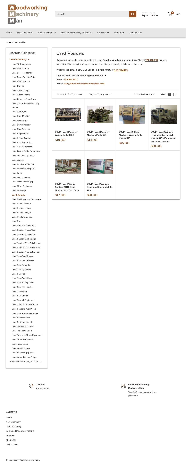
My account (149, 15)
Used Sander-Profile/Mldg (23, 230)
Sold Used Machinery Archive (75, 32)
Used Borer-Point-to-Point (23, 77)
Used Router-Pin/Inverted (23, 225)
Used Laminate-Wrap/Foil (23, 168)
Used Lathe (17, 173)
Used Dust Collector (21, 129)
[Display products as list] (174, 94)
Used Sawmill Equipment (23, 300)
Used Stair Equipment (22, 322)
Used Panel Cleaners (21, 203)
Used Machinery (44, 32)
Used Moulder (19, 195)
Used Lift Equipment (21, 177)
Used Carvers (18, 86)
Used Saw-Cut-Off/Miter (23, 261)
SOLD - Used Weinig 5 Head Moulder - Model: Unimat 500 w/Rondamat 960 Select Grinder (163, 136)
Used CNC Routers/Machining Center (25, 105)
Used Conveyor (19, 112)
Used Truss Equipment (22, 339)
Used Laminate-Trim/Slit (23, 164)
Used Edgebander (20, 133)
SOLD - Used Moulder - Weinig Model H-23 (66, 133)
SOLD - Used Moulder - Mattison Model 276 (98, 133)
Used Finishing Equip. (22, 142)
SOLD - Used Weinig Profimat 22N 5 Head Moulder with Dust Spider (67, 187)
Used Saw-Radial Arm (22, 278)
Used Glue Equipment (22, 147)
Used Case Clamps (20, 90)
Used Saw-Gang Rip (21, 265)
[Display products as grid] (169, 94)
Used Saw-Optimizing (22, 269)
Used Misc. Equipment (22, 186)
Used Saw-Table (19, 291)
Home (9, 32)
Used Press (17, 221)
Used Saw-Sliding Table (22, 282)
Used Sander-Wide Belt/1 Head (26, 243)
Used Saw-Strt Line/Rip (22, 287)
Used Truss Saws (20, 344)
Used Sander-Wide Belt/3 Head (26, 252)
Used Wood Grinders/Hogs (24, 357)
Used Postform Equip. (22, 217)
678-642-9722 (70, 79)
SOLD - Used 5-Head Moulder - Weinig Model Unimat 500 (131, 135)
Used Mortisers (19, 190)
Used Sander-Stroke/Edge (24, 239)
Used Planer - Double (22, 208)
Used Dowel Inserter (21, 125)
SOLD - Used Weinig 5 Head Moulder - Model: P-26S (99, 187)
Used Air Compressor (21, 64)
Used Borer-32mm (20, 68)
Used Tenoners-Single (22, 331)
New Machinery (24, 32)
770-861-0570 (151, 60)
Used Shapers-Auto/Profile (24, 309)
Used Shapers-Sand (21, 317)
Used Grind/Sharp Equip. (23, 155)
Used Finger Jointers (21, 138)
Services (101, 32)
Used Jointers (18, 160)
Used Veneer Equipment (23, 352)
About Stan (119, 32)
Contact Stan (135, 32)
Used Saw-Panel (19, 274)
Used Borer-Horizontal (22, 73)
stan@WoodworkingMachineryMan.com (84, 83)
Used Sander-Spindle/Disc (24, 234)
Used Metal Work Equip (22, 182)
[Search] (132, 14)
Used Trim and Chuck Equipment (27, 335)
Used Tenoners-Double (22, 326)
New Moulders (121, 70)
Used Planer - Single (21, 212)
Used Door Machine (21, 116)
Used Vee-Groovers (21, 348)
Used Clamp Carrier (21, 95)
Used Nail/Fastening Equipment (26, 199)
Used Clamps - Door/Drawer (25, 99)
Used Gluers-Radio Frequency (26, 151)
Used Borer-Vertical (21, 81)
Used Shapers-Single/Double (25, 313)
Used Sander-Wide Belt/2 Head (26, 247)
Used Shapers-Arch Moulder (25, 304)
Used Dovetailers (19, 120)
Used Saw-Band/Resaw (22, 256)
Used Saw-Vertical (20, 296)
